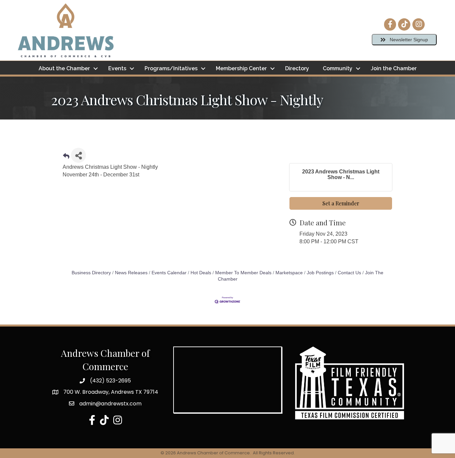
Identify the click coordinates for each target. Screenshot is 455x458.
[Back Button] (66, 157)
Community (337, 68)
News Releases (131, 272)
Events (117, 68)
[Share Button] (78, 155)
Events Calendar (169, 272)
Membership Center (241, 68)
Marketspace (289, 272)
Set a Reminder (340, 203)
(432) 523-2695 (110, 380)
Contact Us (349, 272)
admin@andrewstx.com (110, 403)
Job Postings (320, 272)
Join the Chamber (394, 68)
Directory (297, 68)
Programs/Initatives (171, 68)
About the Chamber (64, 68)
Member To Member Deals (243, 272)
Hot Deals (201, 272)
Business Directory (91, 272)
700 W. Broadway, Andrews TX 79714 (110, 392)
